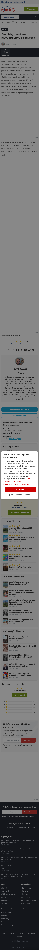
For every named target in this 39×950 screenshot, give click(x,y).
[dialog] (19, 475)
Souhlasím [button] (20, 489)
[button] (19, 485)
